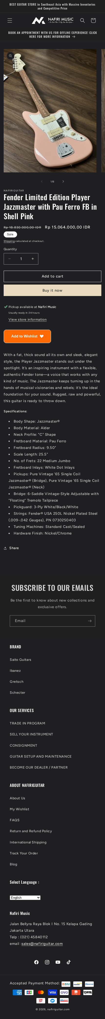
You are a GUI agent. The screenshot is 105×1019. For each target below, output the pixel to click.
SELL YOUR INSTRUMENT (31, 734)
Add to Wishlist (24, 336)
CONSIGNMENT (23, 745)
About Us (17, 798)
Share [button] (14, 548)
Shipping (9, 241)
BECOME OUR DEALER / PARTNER (39, 767)
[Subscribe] (89, 621)
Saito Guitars (21, 660)
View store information (28, 319)
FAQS (15, 820)
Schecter (17, 693)
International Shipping (28, 842)
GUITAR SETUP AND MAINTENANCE (41, 756)
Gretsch (16, 682)
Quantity (10, 249)
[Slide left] (41, 181)
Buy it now (52, 290)
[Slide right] (63, 181)
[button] (9, 20)
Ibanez (15, 671)
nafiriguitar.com (58, 1009)
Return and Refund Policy (31, 831)
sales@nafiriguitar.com (42, 943)
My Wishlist (19, 809)
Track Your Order (24, 853)
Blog (13, 864)
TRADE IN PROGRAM (27, 723)
